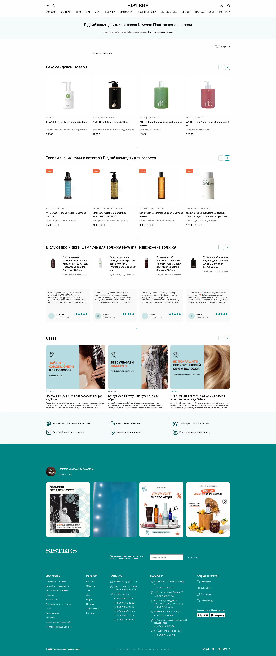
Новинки (90, 604)
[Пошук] (53, 5)
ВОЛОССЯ (51, 12)
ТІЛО (78, 12)
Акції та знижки (93, 608)
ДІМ (88, 12)
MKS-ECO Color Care (112, 209)
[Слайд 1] (136, 328)
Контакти (50, 617)
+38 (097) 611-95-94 (164, 596)
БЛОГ (211, 12)
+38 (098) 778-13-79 (164, 587)
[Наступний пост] (225, 509)
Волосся (90, 581)
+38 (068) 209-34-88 (164, 626)
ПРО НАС (199, 12)
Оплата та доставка (56, 581)
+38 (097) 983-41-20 (124, 607)
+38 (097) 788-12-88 (124, 603)
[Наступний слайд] (227, 67)
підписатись (193, 557)
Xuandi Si (50, 118)
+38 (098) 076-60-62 (164, 635)
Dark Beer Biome (107, 118)
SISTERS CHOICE (169, 12)
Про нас (50, 595)
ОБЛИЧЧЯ (66, 12)
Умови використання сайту (59, 622)
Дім (88, 595)
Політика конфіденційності (59, 627)
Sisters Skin (206, 588)
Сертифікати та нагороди (58, 604)
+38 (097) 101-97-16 (163, 607)
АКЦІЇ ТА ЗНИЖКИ (147, 12)
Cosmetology (207, 600)
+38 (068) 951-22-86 (124, 615)
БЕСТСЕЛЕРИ (126, 12)
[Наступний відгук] (227, 247)
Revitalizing (204, 209)
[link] (228, 5)
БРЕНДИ (186, 12)
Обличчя (90, 586)
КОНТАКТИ (224, 12)
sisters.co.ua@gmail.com (125, 581)
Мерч (89, 599)
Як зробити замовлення (57, 586)
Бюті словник (52, 613)
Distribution (206, 594)
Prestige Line (158, 209)
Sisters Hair (206, 581)
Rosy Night (199, 118)
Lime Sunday (152, 118)
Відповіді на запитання (57, 590)
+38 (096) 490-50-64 (124, 619)
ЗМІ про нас (51, 599)
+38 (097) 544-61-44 (164, 615)
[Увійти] (221, 5)
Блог (48, 608)
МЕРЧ (97, 12)
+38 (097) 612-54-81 (123, 598)
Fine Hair (60, 209)
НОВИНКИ (110, 12)
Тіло (88, 590)
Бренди (90, 613)
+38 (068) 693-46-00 (124, 611)
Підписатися (65, 474)
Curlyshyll (145, 209)
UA (48, 5)
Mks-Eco (50, 209)
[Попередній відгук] (221, 247)
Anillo (96, 118)
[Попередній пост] (51, 509)
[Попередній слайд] (221, 67)
